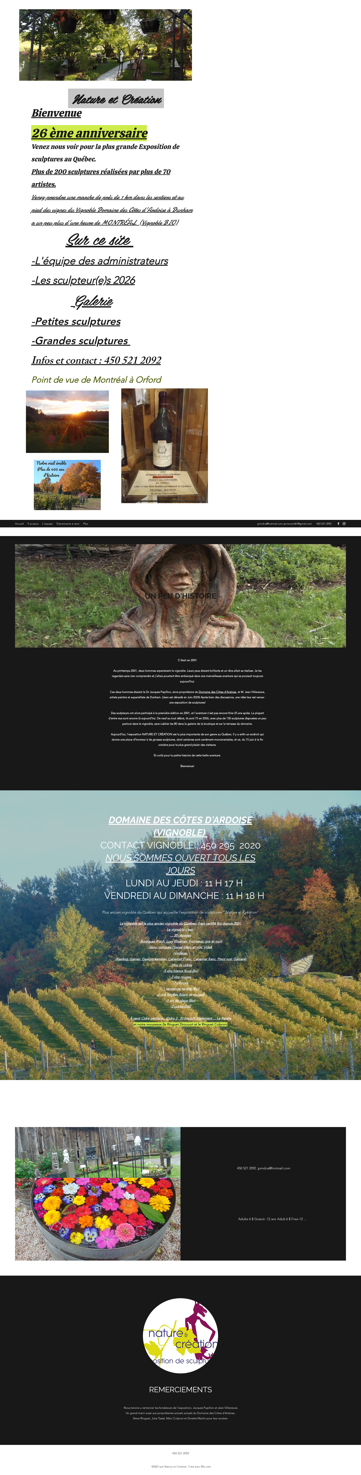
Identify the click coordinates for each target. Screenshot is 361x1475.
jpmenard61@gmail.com (298, 523)
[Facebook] (338, 524)
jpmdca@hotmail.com (270, 523)
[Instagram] (344, 524)
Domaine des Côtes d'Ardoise (217, 692)
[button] (263, 1219)
